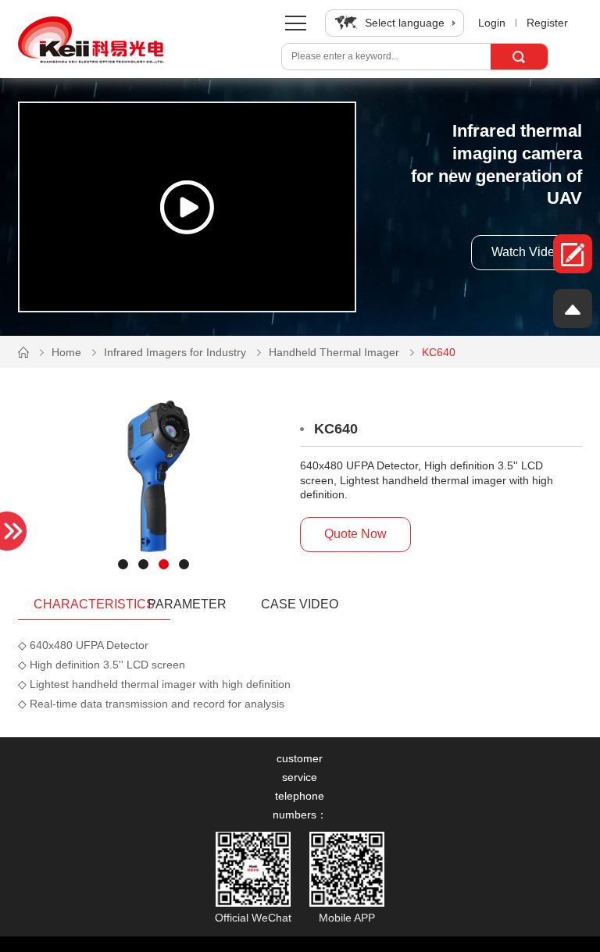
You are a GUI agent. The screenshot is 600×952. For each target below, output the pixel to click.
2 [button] (143, 560)
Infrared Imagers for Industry (175, 352)
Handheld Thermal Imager (334, 352)
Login (491, 23)
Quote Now (355, 533)
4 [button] (183, 560)
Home (66, 352)
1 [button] (122, 560)
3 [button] (163, 560)
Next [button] (31, 482)
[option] (153, 481)
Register (547, 23)
